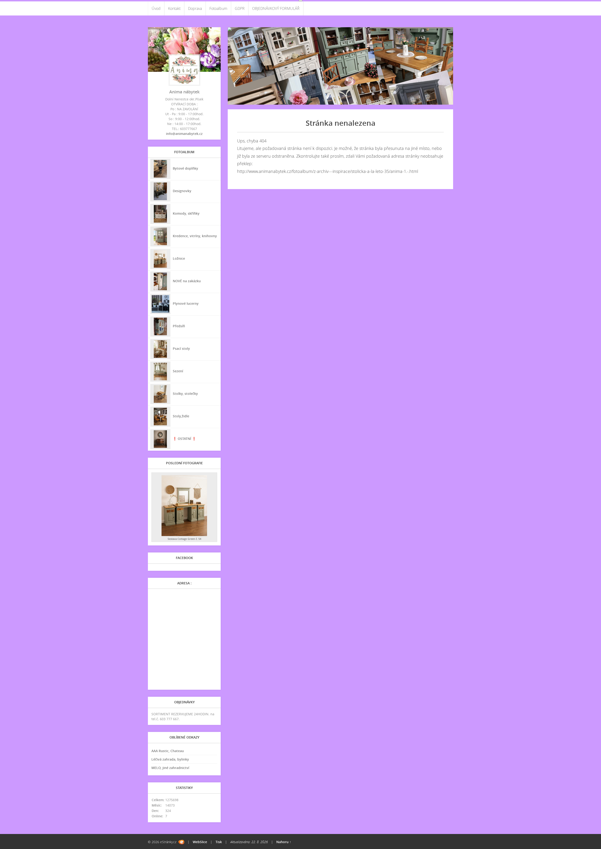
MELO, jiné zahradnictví (170, 767)
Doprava (195, 8)
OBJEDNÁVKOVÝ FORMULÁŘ (276, 8)
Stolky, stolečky (185, 393)
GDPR (240, 8)
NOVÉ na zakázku (187, 281)
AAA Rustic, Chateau (167, 751)
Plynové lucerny (186, 303)
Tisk (219, 842)
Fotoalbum (218, 8)
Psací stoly (181, 348)
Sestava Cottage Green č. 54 (184, 539)
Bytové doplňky (185, 168)
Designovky (182, 191)
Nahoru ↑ (283, 842)
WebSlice (200, 842)
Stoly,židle (181, 416)
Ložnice (179, 258)
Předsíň (179, 326)
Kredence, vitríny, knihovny (195, 236)
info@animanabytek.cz (184, 133)
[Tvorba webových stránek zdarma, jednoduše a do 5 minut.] (181, 842)
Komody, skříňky (186, 213)
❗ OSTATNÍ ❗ (184, 438)
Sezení (178, 371)
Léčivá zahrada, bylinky (170, 759)
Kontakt (174, 8)
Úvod (156, 8)
